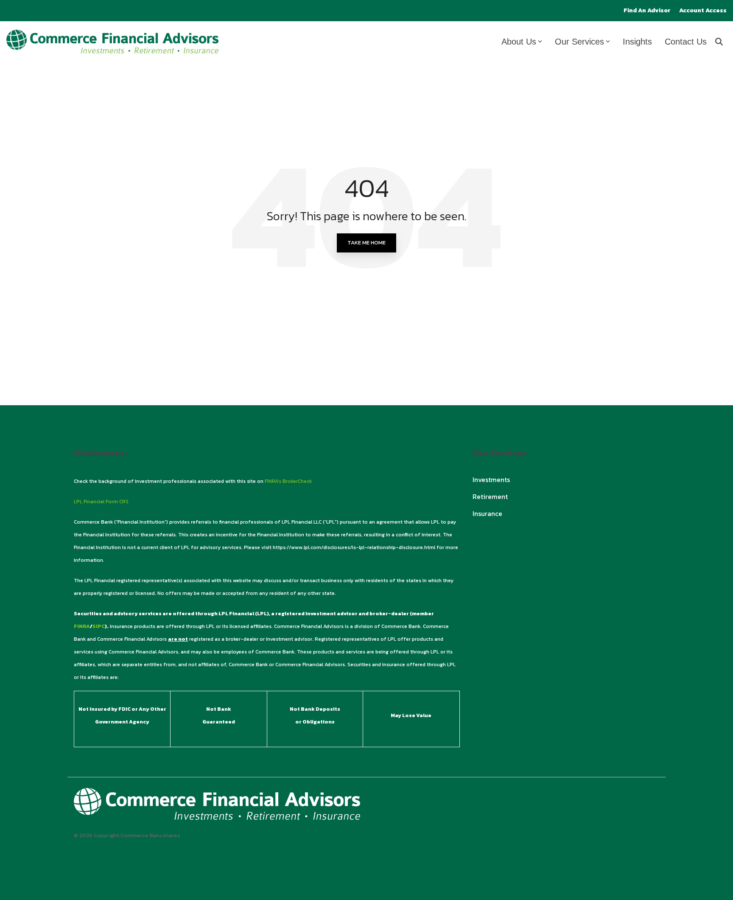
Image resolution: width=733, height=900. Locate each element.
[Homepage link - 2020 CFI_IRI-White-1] (217, 815)
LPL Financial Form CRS (101, 501)
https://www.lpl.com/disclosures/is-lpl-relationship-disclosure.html (354, 547)
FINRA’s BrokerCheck (288, 481)
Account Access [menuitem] (703, 10)
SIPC (98, 626)
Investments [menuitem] (491, 479)
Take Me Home (366, 242)
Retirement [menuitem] (490, 496)
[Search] (719, 42)
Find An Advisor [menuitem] (647, 10)
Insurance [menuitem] (487, 513)
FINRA (82, 626)
